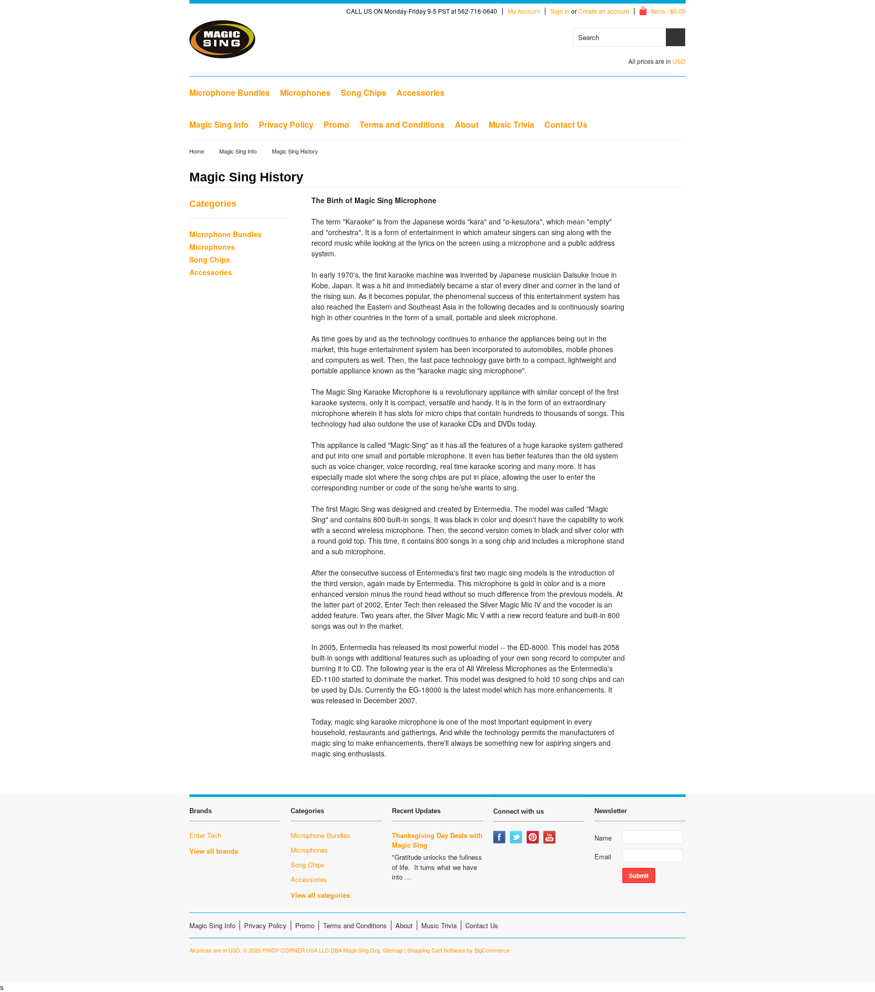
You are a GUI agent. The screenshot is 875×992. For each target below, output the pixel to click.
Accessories (420, 92)
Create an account (603, 11)
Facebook (500, 838)
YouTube (550, 838)
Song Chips (363, 92)
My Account (524, 11)
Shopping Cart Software (436, 950)
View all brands (213, 851)
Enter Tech (205, 835)
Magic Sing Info (238, 151)
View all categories (320, 895)
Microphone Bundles (229, 92)
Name (603, 838)
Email (602, 856)
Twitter (517, 838)
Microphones (305, 92)
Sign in (560, 11)
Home (196, 151)
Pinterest (534, 838)
